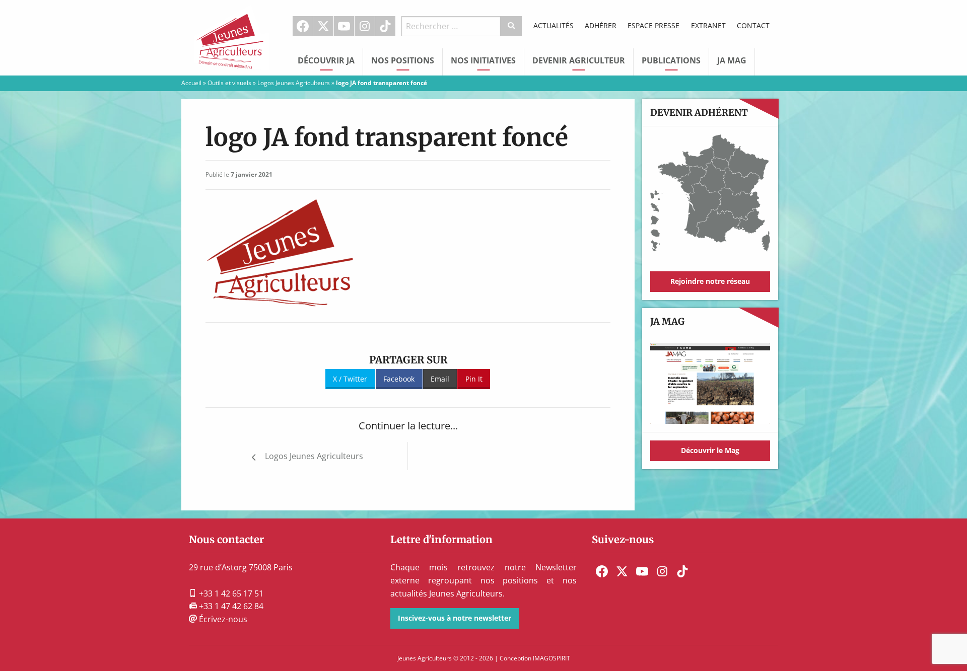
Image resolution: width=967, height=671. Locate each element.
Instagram (365, 26)
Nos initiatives (483, 60)
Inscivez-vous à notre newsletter (454, 618)
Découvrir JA (326, 60)
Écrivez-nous (222, 619)
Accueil (191, 83)
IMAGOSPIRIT (551, 658)
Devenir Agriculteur (578, 60)
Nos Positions (402, 60)
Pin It (473, 379)
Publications (671, 60)
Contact (753, 25)
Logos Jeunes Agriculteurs (293, 83)
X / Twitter (350, 379)
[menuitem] (303, 26)
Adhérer (600, 25)
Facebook (303, 26)
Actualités (553, 25)
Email (440, 379)
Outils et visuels (229, 83)
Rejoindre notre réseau (710, 281)
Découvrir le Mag (710, 450)
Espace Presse (653, 25)
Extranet (708, 25)
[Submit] (511, 26)
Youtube (344, 26)
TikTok (385, 26)
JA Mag (731, 60)
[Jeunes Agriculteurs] (231, 36)
